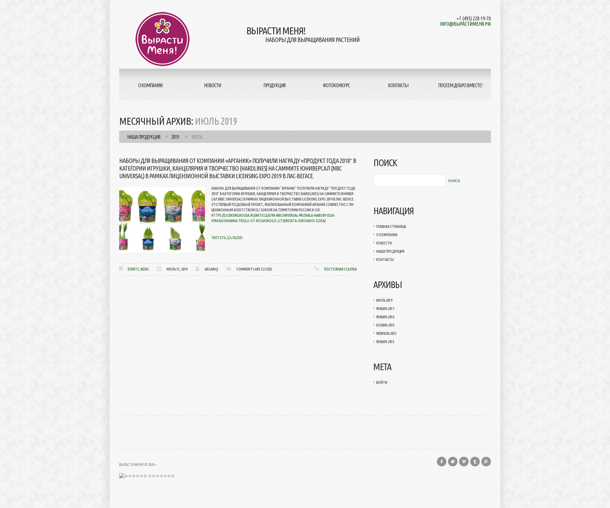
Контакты (398, 85)
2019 (175, 137)
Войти (381, 382)
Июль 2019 (384, 300)
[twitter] (453, 461)
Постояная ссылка (340, 269)
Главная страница (391, 226)
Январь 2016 (385, 317)
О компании (150, 85)
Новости (212, 85)
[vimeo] (464, 461)
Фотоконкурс (336, 85)
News (144, 269)
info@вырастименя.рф (465, 24)
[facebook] (441, 461)
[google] (486, 461)
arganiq (211, 269)
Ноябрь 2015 (385, 325)
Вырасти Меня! (131, 464)
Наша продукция (143, 137)
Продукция (274, 85)
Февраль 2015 (386, 333)
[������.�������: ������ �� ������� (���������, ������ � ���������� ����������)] (147, 475)
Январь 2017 (385, 309)
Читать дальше (227, 238)
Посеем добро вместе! (460, 85)
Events (133, 269)
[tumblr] (475, 461)
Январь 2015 (385, 342)
